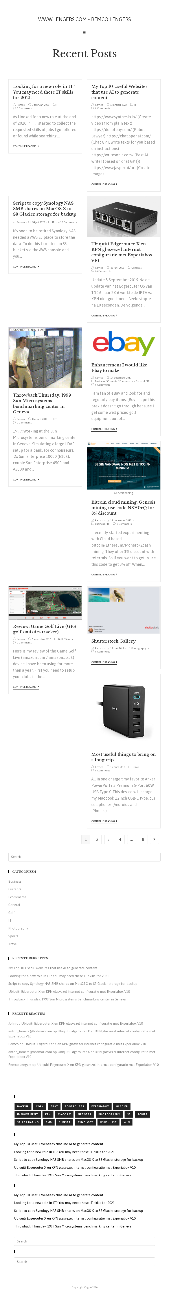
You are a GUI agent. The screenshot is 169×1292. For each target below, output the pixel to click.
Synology (85, 1122)
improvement (27, 1114)
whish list (108, 1122)
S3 (128, 1114)
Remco (21, 104)
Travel (135, 767)
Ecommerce (126, 381)
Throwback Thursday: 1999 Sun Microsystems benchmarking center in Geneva (67, 999)
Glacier (122, 1106)
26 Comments (103, 271)
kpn (48, 1114)
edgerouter (74, 1106)
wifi (127, 1122)
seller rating (28, 1122)
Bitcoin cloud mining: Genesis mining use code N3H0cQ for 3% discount (123, 508)
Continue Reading (25, 146)
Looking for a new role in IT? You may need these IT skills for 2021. (44, 92)
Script (143, 1114)
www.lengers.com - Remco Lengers (84, 19)
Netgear (84, 1114)
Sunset (65, 1122)
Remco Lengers (19, 1065)
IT (58, 104)
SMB (49, 1122)
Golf (60, 639)
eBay (54, 1106)
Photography (139, 648)
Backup (23, 1106)
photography (109, 1114)
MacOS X (64, 1114)
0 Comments (24, 108)
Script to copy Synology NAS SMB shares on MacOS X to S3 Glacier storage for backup (44, 209)
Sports (69, 639)
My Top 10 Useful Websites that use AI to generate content (119, 92)
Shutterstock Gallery (113, 641)
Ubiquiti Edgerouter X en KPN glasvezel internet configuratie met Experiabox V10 (69, 991)
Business (100, 381)
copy (40, 1106)
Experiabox (100, 1106)
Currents (112, 381)
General (135, 267)
